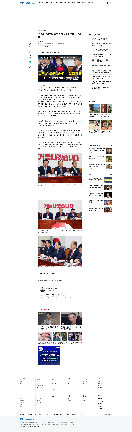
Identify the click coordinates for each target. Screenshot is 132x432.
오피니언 (84, 3)
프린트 (30, 57)
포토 (99, 396)
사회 (65, 3)
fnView (100, 398)
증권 (21, 383)
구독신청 (67, 414)
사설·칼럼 (85, 381)
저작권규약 (47, 414)
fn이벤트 (100, 403)
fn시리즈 (84, 400)
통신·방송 (54, 383)
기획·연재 (90, 3)
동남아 (73, 3)
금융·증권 (41, 3)
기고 (84, 383)
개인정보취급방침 (38, 414)
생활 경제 (69, 383)
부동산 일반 (39, 387)
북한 (99, 385)
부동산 (47, 3)
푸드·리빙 (69, 404)
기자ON (100, 406)
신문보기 (100, 408)
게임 (53, 385)
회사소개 (22, 414)
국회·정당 (43, 30)
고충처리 (74, 414)
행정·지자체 (22, 402)
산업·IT (52, 3)
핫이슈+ (84, 402)
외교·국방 (100, 387)
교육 (21, 404)
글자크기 (29, 52)
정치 (61, 3)
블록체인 (54, 389)
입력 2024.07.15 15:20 (49, 43)
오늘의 (94, 146)
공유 (29, 46)
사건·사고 (22, 398)
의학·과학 (54, 391)
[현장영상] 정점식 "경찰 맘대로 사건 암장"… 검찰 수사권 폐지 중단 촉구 (56, 297)
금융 (21, 381)
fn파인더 (84, 398)
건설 (38, 383)
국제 (69, 3)
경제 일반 (69, 381)
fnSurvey (100, 401)
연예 (68, 398)
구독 (29, 63)
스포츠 (68, 402)
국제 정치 (39, 400)
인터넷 (53, 387)
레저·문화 (69, 406)
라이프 (78, 3)
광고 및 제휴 (29, 414)
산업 (53, 381)
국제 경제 (39, 398)
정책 (38, 381)
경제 (57, 3)
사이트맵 (80, 414)
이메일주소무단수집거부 (57, 414)
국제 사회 (39, 402)
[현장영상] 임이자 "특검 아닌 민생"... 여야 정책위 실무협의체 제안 (55, 295)
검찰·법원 (22, 400)
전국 (21, 406)
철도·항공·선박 (40, 385)
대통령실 (100, 381)
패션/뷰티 (69, 400)
